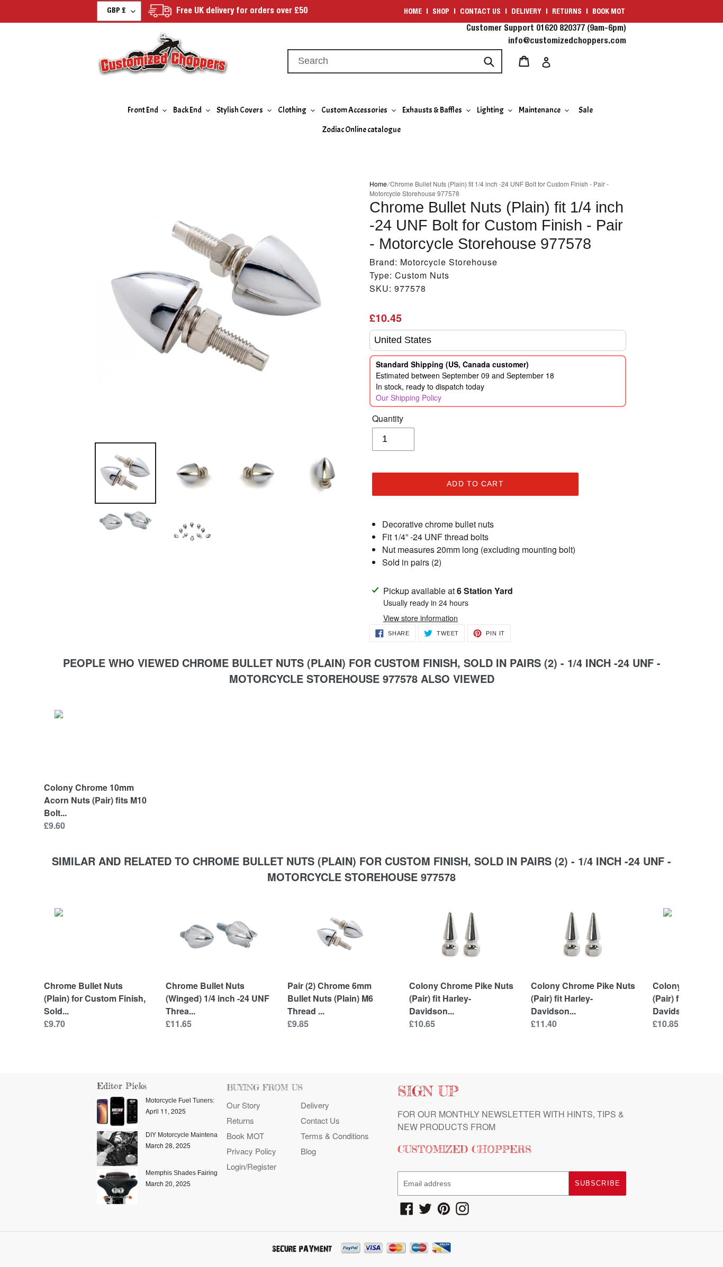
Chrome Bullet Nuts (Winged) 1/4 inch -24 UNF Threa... (217, 998)
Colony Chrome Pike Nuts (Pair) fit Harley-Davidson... (461, 998)
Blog (308, 1151)
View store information (420, 618)
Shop (440, 12)
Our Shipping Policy (408, 397)
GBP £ (116, 11)
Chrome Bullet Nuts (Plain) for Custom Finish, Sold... (95, 998)
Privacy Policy (251, 1151)
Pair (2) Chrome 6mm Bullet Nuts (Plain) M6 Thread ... (330, 998)
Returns (567, 12)
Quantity (387, 418)
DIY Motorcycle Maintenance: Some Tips (204, 1135)
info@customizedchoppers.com (567, 42)
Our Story (243, 1105)
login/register (251, 1166)
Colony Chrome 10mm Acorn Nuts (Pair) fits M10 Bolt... (95, 800)
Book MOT (608, 12)
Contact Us (320, 1120)
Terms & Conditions (335, 1135)
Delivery (526, 12)
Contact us (480, 12)
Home (413, 12)
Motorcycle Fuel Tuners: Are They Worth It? (207, 1100)
